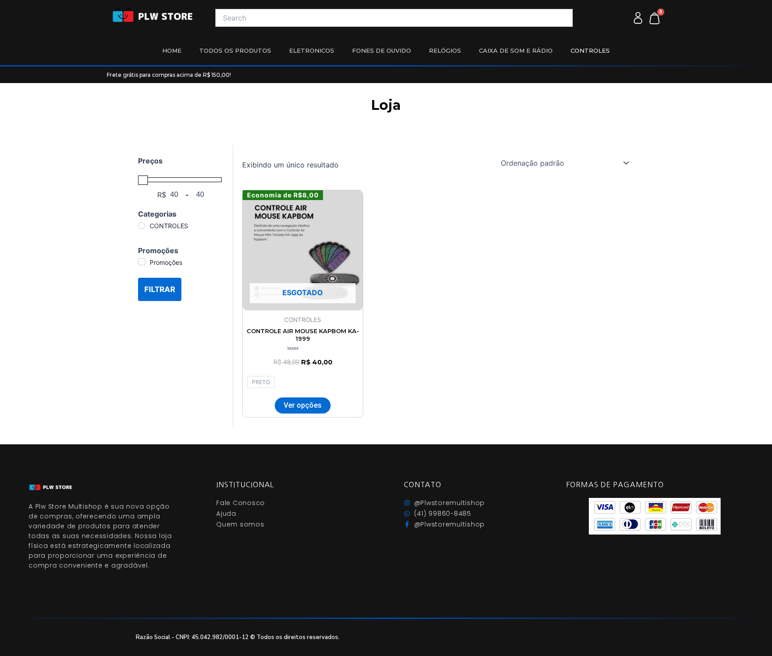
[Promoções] (141, 261)
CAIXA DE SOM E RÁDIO (516, 50)
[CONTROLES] (141, 225)
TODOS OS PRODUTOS (235, 50)
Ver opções (303, 405)
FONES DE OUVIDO (381, 50)
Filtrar (159, 289)
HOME (171, 50)
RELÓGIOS (445, 50)
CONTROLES (590, 50)
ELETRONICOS (311, 50)
